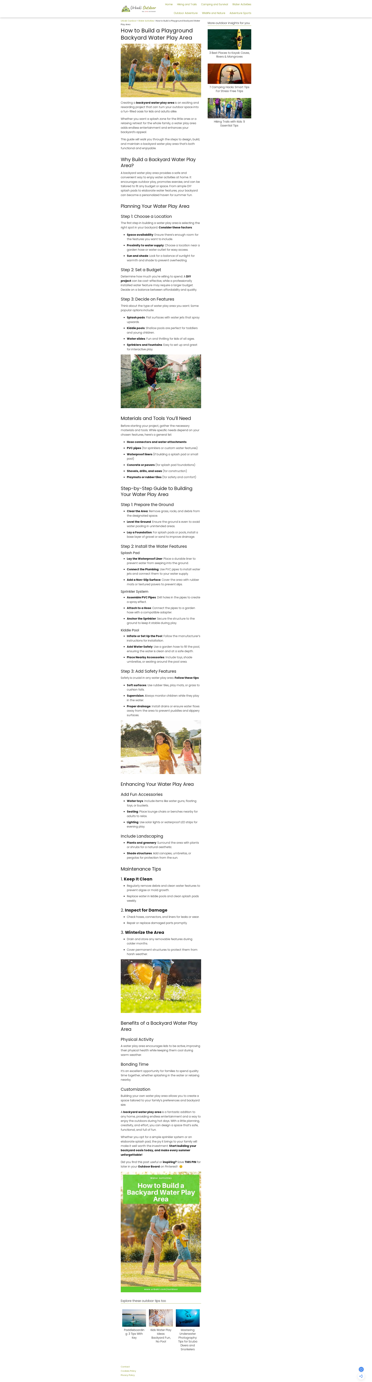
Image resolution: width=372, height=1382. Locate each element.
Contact (125, 1366)
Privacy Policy (128, 1375)
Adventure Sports (240, 13)
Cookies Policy (128, 1370)
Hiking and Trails (187, 4)
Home (169, 4)
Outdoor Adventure (186, 13)
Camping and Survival (214, 4)
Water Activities (241, 4)
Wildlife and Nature (213, 13)
